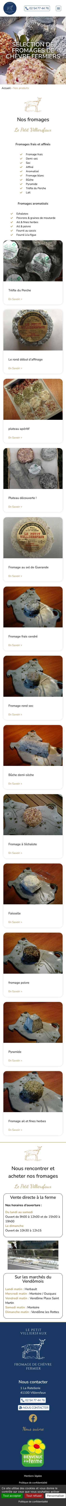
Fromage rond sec (20, 706)
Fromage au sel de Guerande (28, 567)
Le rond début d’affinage (25, 359)
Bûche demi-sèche (21, 775)
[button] (58, 8)
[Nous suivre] (33, 1418)
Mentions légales (33, 1476)
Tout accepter (12, 1495)
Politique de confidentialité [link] (33, 1501)
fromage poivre (18, 983)
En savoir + (15, 299)
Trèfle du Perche (19, 290)
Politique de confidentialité (33, 1482)
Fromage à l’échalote (22, 844)
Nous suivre (33, 1429)
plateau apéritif (18, 429)
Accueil (6, 88)
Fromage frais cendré (23, 636)
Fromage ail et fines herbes (27, 1121)
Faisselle (14, 913)
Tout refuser (34, 1495)
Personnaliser (55, 1495)
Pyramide (14, 1052)
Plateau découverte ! (22, 498)
